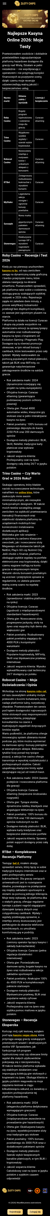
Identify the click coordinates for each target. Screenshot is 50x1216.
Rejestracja (15, 1212)
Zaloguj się (35, 1212)
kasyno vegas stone (25, 1035)
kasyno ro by (10, 270)
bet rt (16, 863)
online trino (25, 492)
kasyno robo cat (36, 691)
